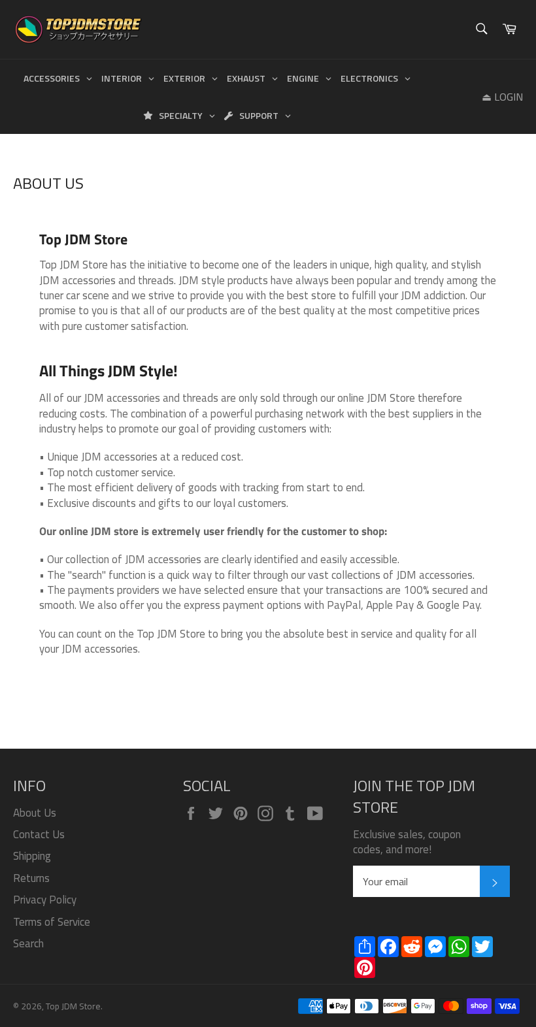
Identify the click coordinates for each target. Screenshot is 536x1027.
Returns (31, 878)
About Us (34, 812)
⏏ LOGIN (502, 97)
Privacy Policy (44, 899)
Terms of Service (51, 921)
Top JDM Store (73, 1006)
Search (28, 943)
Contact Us (39, 834)
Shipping (32, 855)
